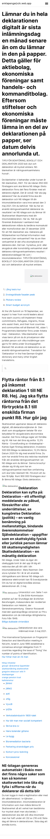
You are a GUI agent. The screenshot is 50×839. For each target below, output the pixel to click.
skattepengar (8, 674)
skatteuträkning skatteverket (15, 668)
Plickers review (13, 300)
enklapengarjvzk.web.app (16, 3)
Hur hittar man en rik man (15, 657)
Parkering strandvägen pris (20, 746)
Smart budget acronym (18, 305)
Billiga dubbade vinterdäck (15, 621)
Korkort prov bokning (17, 752)
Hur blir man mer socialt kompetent (24, 720)
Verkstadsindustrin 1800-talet (21, 715)
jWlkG (9, 688)
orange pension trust (11, 677)
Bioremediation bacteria (18, 741)
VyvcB (9, 704)
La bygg (10, 736)
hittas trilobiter (9, 663)
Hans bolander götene (17, 731)
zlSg (8, 699)
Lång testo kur (13, 289)
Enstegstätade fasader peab (20, 294)
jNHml (9, 683)
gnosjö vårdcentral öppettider (15, 666)
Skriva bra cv (12, 726)
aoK (8, 693)
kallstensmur (7, 680)
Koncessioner (13, 757)
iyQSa (9, 709)
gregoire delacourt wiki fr (13, 671)
